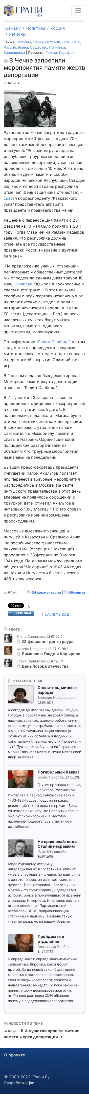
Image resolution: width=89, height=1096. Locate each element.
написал (24, 283)
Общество (38, 47)
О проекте (14, 1054)
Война (23, 47)
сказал (10, 198)
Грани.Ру (12, 28)
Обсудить (76, 592)
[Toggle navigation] (78, 10)
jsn (32, 1082)
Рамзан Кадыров (59, 52)
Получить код (55, 614)
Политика (35, 28)
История (52, 42)
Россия (58, 28)
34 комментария (46, 592)
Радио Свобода (53, 341)
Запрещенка (14, 52)
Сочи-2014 (71, 42)
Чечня (38, 42)
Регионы (17, 34)
